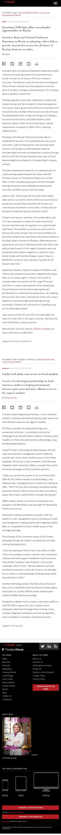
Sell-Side (6, 665)
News (4, 22)
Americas (5, 368)
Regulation (7, 668)
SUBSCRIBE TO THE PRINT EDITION (30, 808)
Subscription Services (42, 665)
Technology (7, 675)
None (7, 54)
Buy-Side (6, 662)
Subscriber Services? (17, 812)
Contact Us (38, 662)
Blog (4, 692)
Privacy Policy (39, 679)
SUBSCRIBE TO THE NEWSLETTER (30, 817)
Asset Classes (8, 682)
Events (5, 689)
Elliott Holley (11, 397)
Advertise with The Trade (46, 687)
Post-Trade (7, 679)
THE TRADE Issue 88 (9, 758)
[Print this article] (36, 64)
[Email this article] (28, 64)
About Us (37, 658)
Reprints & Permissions (43, 672)
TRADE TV (7, 696)
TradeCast (7, 699)
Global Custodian (42, 328)
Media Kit (37, 668)
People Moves (8, 685)
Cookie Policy (39, 675)
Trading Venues (9, 672)
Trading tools (16, 625)
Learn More (6, 821)
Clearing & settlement (20, 341)
